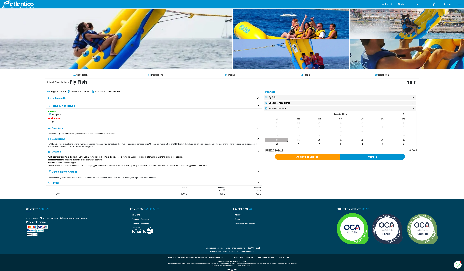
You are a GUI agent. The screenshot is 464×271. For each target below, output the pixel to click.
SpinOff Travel (254, 248)
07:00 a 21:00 (32, 218)
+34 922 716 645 (50, 218)
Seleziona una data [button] (277, 108)
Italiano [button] (447, 4)
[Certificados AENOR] (387, 228)
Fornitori (238, 219)
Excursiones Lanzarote (235, 248)
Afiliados (239, 215)
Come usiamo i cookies (265, 257)
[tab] (340, 97)
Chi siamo (136, 215)
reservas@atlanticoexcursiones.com (75, 218)
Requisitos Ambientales (245, 224)
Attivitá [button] (401, 4)
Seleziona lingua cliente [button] (279, 102)
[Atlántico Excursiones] (17, 4)
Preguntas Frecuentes (141, 219)
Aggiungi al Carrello (307, 156)
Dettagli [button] (232, 74)
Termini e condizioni (140, 224)
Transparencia (283, 257)
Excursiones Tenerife (214, 248)
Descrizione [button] (157, 74)
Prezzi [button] (307, 74)
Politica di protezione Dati (243, 257)
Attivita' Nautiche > (58, 82)
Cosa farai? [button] (82, 74)
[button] (434, 4)
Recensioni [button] (383, 74)
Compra (372, 156)
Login (417, 4)
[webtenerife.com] (142, 230)
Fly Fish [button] (272, 97)
